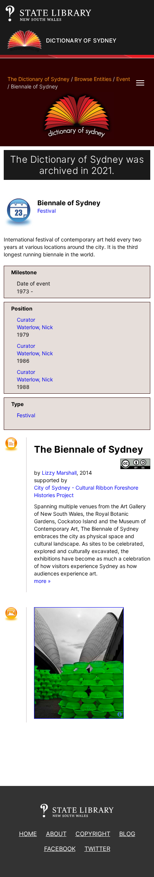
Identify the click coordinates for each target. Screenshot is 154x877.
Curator (26, 319)
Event (123, 79)
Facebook (60, 848)
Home (28, 833)
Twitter (97, 848)
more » (42, 581)
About (56, 833)
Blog (127, 833)
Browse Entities (92, 79)
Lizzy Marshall (59, 472)
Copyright (93, 833)
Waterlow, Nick (35, 327)
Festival (46, 210)
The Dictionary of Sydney (38, 79)
